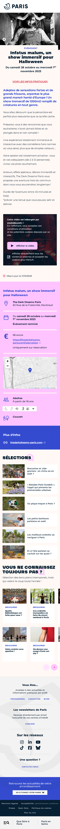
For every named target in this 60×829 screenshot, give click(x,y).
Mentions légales (10, 803)
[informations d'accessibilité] (19, 408)
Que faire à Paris (22, 822)
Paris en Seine (46, 822)
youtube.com (14, 222)
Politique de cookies (41, 808)
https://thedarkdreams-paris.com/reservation (26, 341)
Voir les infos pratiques (30, 81)
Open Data (23, 808)
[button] (30, 370)
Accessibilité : (39, 803)
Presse (12, 808)
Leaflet (32, 388)
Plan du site (30, 813)
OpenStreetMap (45, 388)
